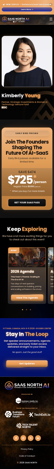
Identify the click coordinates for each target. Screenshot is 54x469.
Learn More (26, 9)
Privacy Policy (27, 449)
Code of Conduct (27, 456)
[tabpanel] (27, 275)
